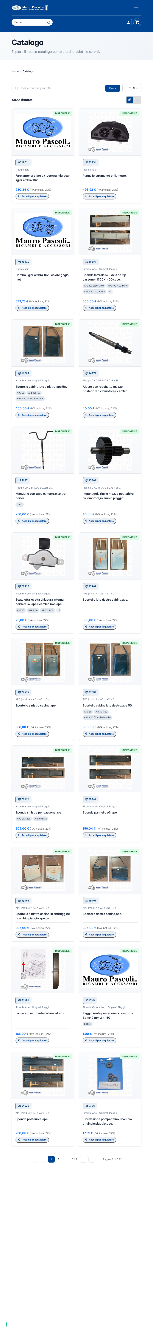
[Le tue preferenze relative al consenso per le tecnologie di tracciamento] (6, 1324)
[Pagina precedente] (43, 1159)
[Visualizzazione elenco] (137, 100)
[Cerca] (49, 22)
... (66, 1159)
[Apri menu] (136, 7)
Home (15, 71)
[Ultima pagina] (91, 1159)
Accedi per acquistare (34, 196)
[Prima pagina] (35, 1159)
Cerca (112, 88)
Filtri (135, 88)
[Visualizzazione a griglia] (130, 100)
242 (74, 1159)
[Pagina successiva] (83, 1159)
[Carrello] (137, 22)
